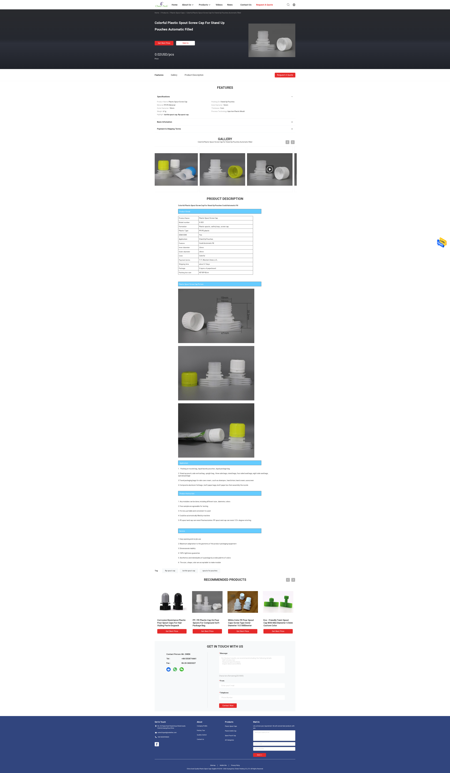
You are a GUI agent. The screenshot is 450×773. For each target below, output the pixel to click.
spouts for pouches (209, 571)
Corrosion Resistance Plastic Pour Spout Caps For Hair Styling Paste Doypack (187, 623)
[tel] (188, 669)
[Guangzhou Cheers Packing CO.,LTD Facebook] (157, 744)
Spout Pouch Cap (230, 735)
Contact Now (227, 705)
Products (164, 13)
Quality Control (201, 735)
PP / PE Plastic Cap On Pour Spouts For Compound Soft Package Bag (221, 623)
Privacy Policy (235, 765)
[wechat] (182, 669)
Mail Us (186, 43)
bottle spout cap (189, 571)
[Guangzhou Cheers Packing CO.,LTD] (161, 4)
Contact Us (200, 739)
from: (222, 681)
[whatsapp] (175, 669)
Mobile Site (223, 765)
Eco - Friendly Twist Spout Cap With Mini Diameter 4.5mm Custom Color (293, 623)
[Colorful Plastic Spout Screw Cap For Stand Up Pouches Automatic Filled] (271, 40)
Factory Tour (201, 730)
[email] (168, 669)
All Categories (229, 740)
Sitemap (212, 765)
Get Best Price (164, 43)
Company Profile (202, 726)
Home (157, 13)
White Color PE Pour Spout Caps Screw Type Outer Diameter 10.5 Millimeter (256, 623)
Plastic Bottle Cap (230, 731)
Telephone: (224, 693)
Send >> (259, 755)
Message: (224, 653)
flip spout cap (170, 571)
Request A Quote (285, 75)
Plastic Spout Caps (177, 13)
